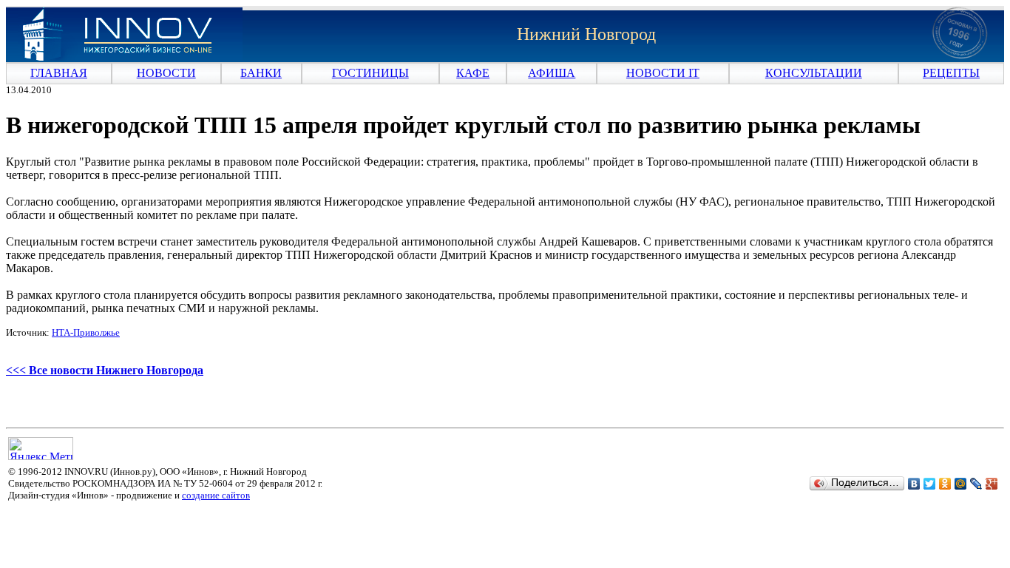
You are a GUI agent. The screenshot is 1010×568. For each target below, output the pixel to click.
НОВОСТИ (166, 73)
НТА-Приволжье (86, 332)
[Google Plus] (992, 483)
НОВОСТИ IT (662, 73)
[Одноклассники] (945, 483)
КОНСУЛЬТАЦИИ (813, 73)
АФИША (551, 73)
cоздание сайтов (216, 495)
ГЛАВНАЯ (58, 73)
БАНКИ (261, 73)
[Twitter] (930, 483)
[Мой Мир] (961, 483)
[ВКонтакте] (914, 483)
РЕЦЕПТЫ (951, 73)
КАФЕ (472, 73)
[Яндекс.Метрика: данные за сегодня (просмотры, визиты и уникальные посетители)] (40, 448)
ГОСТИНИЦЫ (370, 73)
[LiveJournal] (976, 483)
